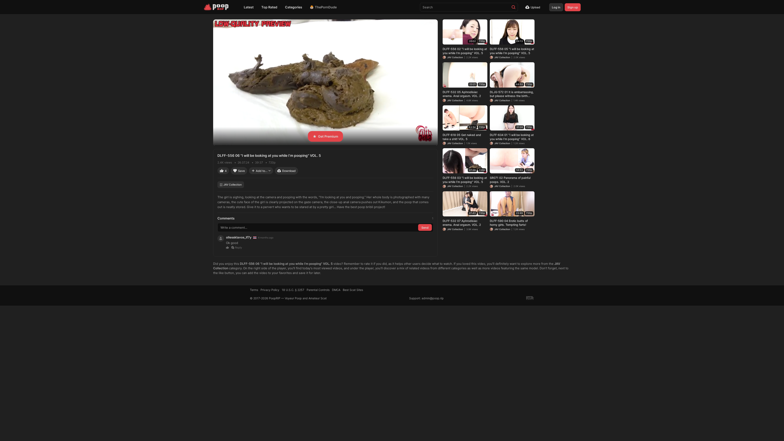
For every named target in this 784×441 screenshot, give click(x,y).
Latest (249, 7)
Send (425, 227)
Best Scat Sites (353, 290)
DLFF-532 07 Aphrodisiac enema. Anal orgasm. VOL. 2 (462, 223)
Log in (556, 7)
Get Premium (328, 136)
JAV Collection (232, 184)
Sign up (572, 7)
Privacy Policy (270, 290)
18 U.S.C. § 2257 (293, 290)
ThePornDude (326, 7)
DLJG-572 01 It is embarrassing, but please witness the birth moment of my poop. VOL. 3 (512, 94)
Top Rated (269, 7)
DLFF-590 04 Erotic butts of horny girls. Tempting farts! (509, 223)
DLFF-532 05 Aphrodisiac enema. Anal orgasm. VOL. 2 (462, 94)
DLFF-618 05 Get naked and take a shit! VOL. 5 (462, 137)
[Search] (513, 7)
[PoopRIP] (216, 7)
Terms (254, 290)
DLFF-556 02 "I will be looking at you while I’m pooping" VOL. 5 (465, 51)
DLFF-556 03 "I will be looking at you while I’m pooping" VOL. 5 (465, 180)
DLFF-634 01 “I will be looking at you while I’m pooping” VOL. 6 (512, 137)
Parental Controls (318, 290)
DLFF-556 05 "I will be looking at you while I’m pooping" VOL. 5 (512, 51)
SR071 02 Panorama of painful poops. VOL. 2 (510, 180)
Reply (238, 247)
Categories (293, 7)
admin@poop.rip (433, 298)
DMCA (336, 290)
